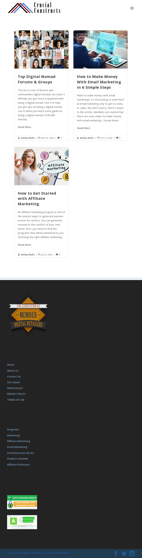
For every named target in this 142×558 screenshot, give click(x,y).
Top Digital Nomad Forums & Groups (41, 85)
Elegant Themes (31, 552)
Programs (13, 429)
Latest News (84, 36)
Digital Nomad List (28, 36)
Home (10, 364)
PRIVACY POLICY (16, 393)
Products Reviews (17, 458)
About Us (12, 370)
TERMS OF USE (15, 399)
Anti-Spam (13, 382)
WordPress (63, 552)
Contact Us (14, 376)
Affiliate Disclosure (18, 464)
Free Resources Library (20, 453)
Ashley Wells (28, 137)
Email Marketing (17, 447)
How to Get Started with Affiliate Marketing (41, 202)
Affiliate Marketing (18, 441)
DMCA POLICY (15, 388)
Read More (24, 127)
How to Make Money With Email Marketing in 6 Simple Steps (100, 85)
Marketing (13, 435)
